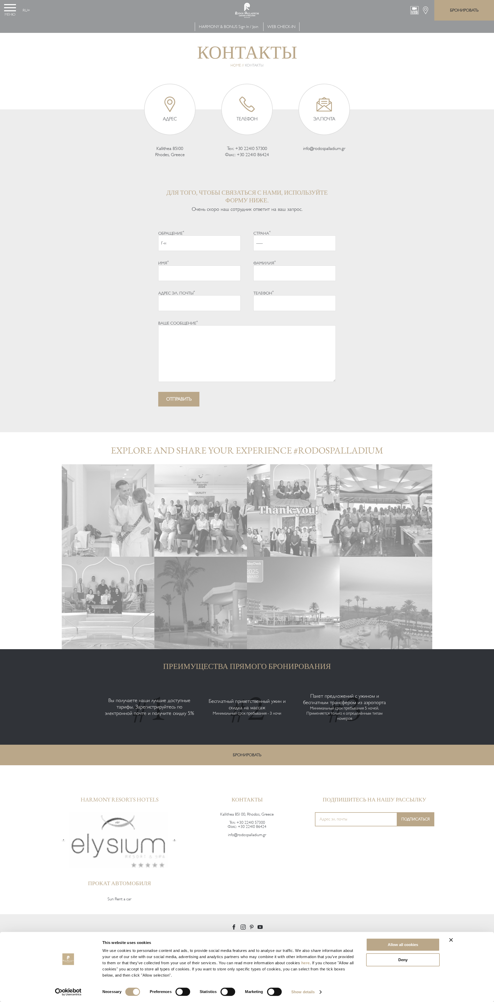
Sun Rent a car (119, 899)
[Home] (63, 840)
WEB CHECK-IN (281, 26)
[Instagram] (243, 927)
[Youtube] (260, 927)
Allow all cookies (403, 944)
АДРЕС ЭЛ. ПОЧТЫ (176, 292)
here (305, 963)
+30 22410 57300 (251, 148)
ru (25, 10)
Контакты (247, 799)
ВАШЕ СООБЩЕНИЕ (178, 322)
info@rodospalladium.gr (324, 148)
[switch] (182, 992)
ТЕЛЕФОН (263, 292)
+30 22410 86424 (253, 154)
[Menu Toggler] (10, 7)
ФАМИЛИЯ (264, 262)
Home (236, 65)
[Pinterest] (251, 927)
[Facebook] (233, 927)
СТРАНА (262, 232)
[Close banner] (451, 940)
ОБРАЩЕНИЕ (171, 232)
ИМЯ (163, 262)
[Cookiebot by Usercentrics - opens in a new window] (68, 992)
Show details (303, 992)
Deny (403, 960)
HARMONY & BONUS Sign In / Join (228, 26)
